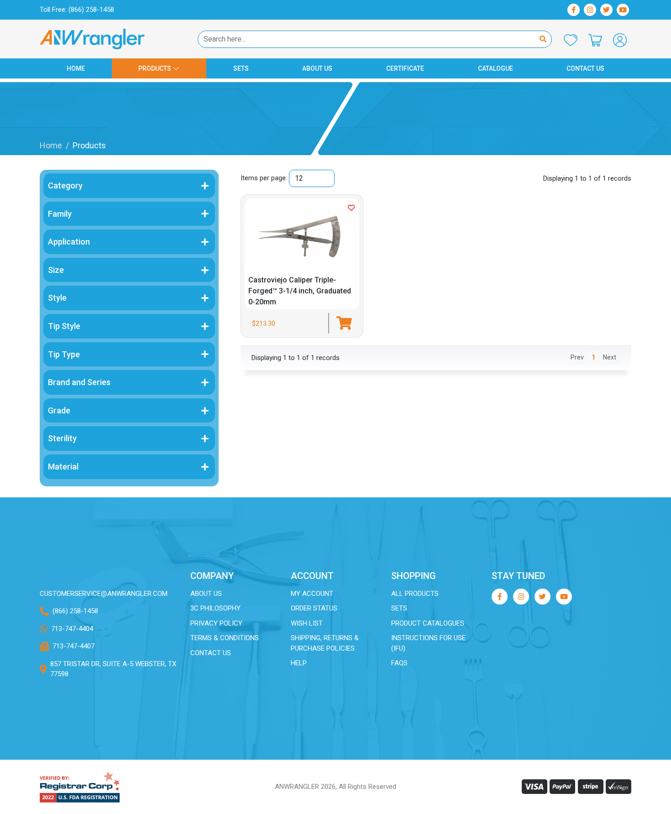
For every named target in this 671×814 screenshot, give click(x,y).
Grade (59, 410)
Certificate (405, 68)
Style (57, 298)
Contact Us (585, 68)
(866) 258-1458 (75, 611)
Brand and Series (79, 382)
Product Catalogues (427, 623)
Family (60, 214)
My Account (312, 594)
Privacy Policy (216, 623)
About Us (317, 68)
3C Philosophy (215, 608)
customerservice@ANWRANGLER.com (104, 594)
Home (76, 68)
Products (155, 68)
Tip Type (64, 354)
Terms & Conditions (224, 638)
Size (56, 270)
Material (63, 466)
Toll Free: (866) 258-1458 (77, 9)
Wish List (307, 623)
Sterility (62, 438)
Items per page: (264, 178)
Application (69, 241)
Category (65, 185)
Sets (241, 68)
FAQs (399, 663)
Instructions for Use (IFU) (428, 643)
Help (299, 663)
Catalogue (495, 68)
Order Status (314, 608)
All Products (415, 594)
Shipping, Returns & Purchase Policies (325, 643)
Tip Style (64, 326)
